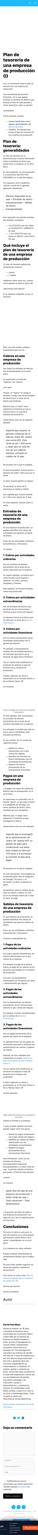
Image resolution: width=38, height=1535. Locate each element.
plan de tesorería (16, 127)
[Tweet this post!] (19, 1419)
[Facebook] (13, 1507)
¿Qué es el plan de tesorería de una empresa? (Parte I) (18, 1061)
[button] (30, 3)
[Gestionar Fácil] (6, 3)
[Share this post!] (14, 1419)
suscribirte (22, 1487)
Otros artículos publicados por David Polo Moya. (18, 1405)
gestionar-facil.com (18, 1517)
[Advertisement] (19, 26)
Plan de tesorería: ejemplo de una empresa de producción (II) (18, 1278)
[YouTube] (24, 1507)
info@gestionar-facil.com (22, 1511)
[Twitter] (18, 1507)
